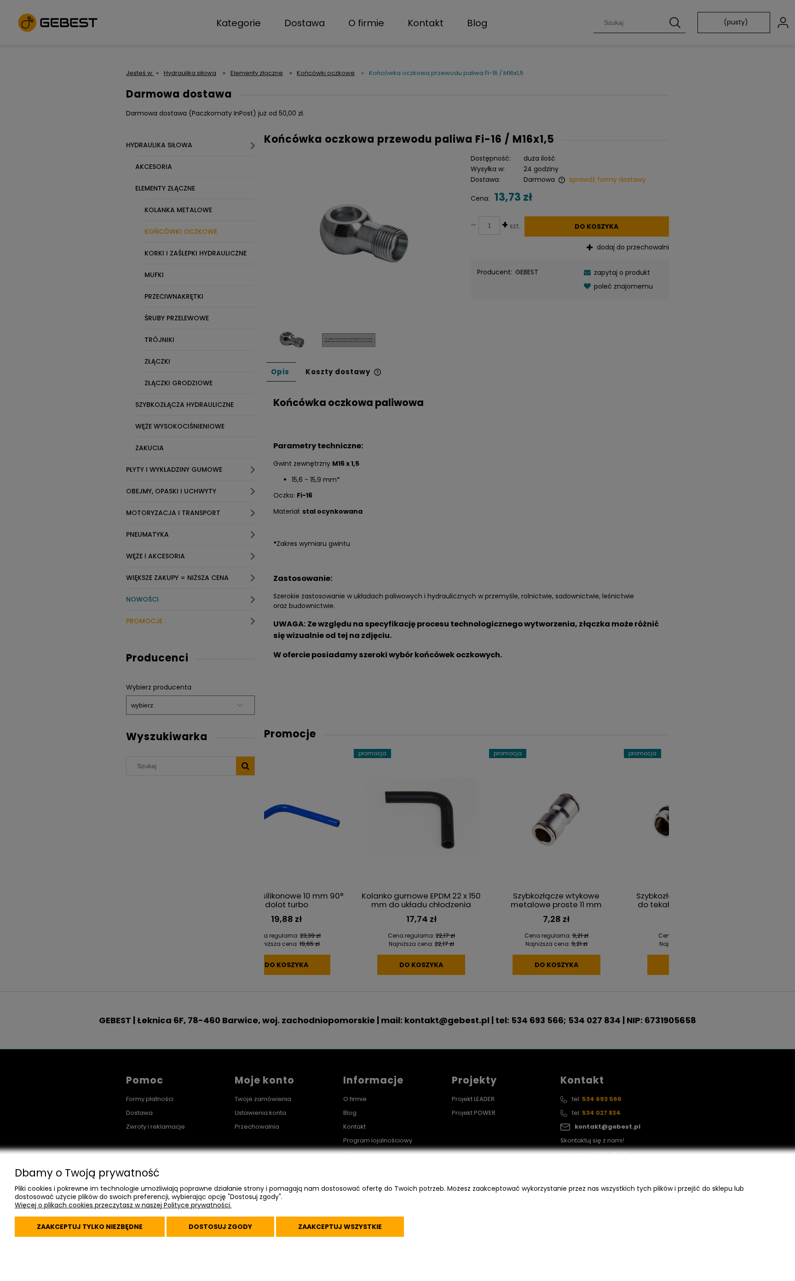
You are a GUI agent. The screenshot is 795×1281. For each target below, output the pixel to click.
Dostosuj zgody (220, 1226)
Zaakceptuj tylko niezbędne (90, 1226)
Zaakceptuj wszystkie (340, 1226)
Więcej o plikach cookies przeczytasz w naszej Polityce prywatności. (123, 1205)
